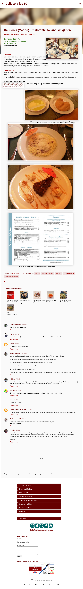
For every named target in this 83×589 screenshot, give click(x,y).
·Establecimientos (47, 273)
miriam (12, 379)
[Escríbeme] (41, 531)
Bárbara (12, 390)
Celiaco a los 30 (16, 4)
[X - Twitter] (41, 527)
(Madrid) (58, 273)
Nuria (12, 334)
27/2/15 (18, 430)
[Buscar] (80, 3)
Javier (12, 343)
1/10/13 (17, 343)
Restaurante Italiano (11, 276)
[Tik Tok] (37, 527)
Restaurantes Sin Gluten (18, 409)
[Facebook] (46, 527)
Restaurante (70, 273)
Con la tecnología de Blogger (42, 580)
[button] (5, 281)
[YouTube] (51, 527)
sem (11, 400)
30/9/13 (24, 324)
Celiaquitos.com (15, 324)
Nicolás (12, 430)
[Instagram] (32, 527)
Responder (14, 330)
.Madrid (37, 273)
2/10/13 (18, 390)
